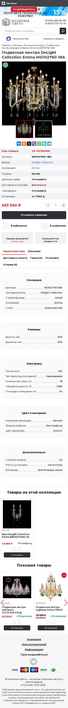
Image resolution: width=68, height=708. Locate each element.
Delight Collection (42, 162)
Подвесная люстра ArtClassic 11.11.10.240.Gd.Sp (14, 610)
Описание (34, 251)
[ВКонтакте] (19, 143)
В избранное (19, 225)
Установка (52, 258)
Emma (35, 167)
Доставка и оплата (15, 258)
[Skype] (44, 143)
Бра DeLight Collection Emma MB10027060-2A (15, 535)
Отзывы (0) (10, 264)
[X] (29, 143)
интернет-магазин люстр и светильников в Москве (42, 682)
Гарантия (36, 258)
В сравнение (58, 225)
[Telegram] (49, 143)
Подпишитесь (24, 9)
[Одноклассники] (24, 143)
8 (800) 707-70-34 (56, 23)
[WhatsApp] (39, 143)
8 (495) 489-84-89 (55, 20)
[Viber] (34, 143)
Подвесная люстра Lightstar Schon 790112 (49, 608)
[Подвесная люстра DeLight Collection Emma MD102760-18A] (34, 93)
